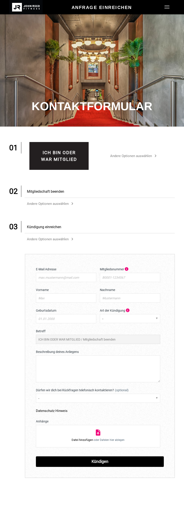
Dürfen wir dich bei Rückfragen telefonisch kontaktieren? (82, 390)
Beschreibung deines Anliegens (57, 352)
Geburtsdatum (46, 310)
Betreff (41, 331)
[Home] (26, 7)
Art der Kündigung (125, 310)
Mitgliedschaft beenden (45, 191)
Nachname (107, 290)
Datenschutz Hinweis (52, 411)
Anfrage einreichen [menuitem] (102, 7)
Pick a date (92, 319)
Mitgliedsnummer (125, 269)
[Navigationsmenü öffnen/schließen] (167, 7)
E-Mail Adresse (46, 269)
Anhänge (42, 421)
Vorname (42, 290)
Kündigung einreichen (44, 227)
